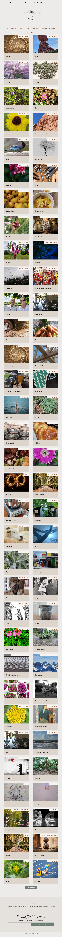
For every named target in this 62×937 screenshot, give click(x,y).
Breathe (37, 881)
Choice (37, 469)
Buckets (37, 623)
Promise (8, 237)
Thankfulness (53, 242)
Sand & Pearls (35, 28)
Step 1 (37, 56)
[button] (59, 2)
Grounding (38, 675)
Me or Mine (39, 159)
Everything (9, 366)
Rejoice (8, 262)
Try (36, 108)
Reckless (8, 494)
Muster (37, 830)
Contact (39, 2)
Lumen (37, 262)
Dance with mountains (42, 134)
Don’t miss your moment (43, 288)
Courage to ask (40, 649)
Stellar (8, 159)
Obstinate (9, 288)
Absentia (38, 520)
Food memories (40, 314)
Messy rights (39, 366)
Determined (10, 443)
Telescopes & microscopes (48, 28)
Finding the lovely (41, 726)
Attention (9, 417)
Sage (7, 572)
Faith (28, 28)
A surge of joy (10, 778)
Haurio (37, 778)
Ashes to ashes (10, 804)
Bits (36, 185)
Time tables (39, 391)
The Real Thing (31, 33)
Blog (26, 2)
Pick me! (8, 314)
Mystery (38, 82)
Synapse (38, 804)
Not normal (9, 701)
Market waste (39, 340)
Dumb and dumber (41, 237)
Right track (9, 649)
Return (8, 752)
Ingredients (39, 211)
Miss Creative (39, 855)
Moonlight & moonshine (13, 391)
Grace (8, 855)
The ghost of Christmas (13, 469)
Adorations (13, 28)
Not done (9, 185)
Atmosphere (10, 108)
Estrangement (39, 494)
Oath (7, 623)
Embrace (9, 726)
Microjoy (9, 134)
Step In (37, 598)
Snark (8, 340)
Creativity (21, 28)
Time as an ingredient (42, 701)
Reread (8, 56)
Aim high (9, 546)
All (7, 28)
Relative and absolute (13, 675)
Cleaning (38, 572)
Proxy (8, 598)
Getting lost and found (42, 752)
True (36, 546)
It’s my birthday (11, 520)
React (8, 881)
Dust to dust (10, 211)
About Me (32, 2)
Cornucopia (53, 784)
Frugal (37, 417)
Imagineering (10, 830)
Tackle (8, 82)
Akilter (37, 443)
